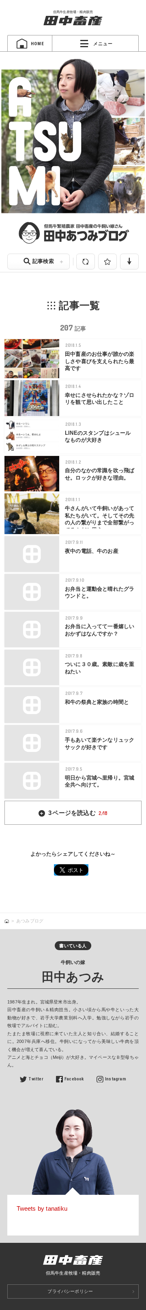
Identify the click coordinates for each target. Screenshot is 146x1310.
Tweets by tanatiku (42, 1208)
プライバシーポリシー (70, 1291)
